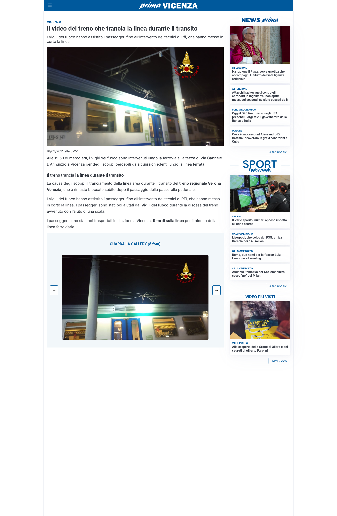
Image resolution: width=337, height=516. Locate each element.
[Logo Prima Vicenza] (168, 5)
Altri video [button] (279, 361)
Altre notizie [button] (278, 152)
